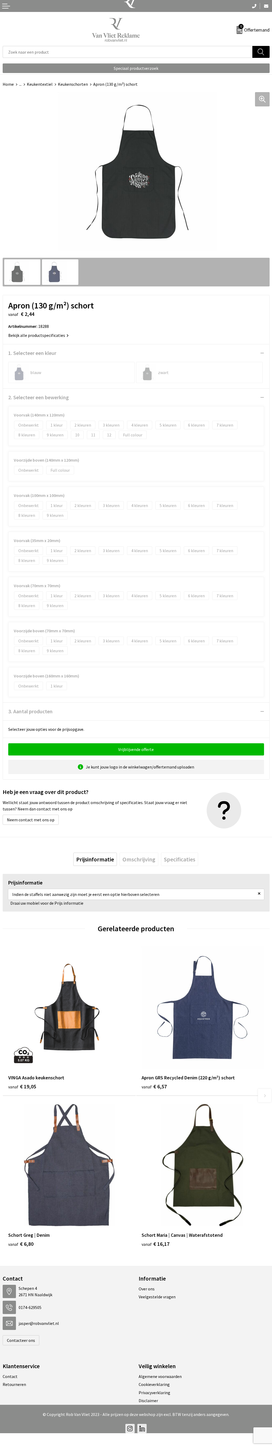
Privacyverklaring (154, 1392)
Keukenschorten (73, 84)
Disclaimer (148, 1400)
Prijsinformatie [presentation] (95, 859)
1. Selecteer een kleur (32, 353)
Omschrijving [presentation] (138, 859)
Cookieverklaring (154, 1384)
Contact (10, 1376)
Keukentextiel (40, 84)
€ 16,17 (155, 1243)
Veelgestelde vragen (157, 1296)
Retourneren (14, 1384)
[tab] (95, 859)
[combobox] (128, 52)
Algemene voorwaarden (160, 1376)
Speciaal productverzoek (136, 68)
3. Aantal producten (30, 711)
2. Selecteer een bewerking (38, 397)
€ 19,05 (22, 1086)
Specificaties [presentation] (179, 859)
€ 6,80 (20, 1243)
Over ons (147, 1288)
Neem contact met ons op (30, 819)
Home (8, 84)
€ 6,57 (154, 1086)
